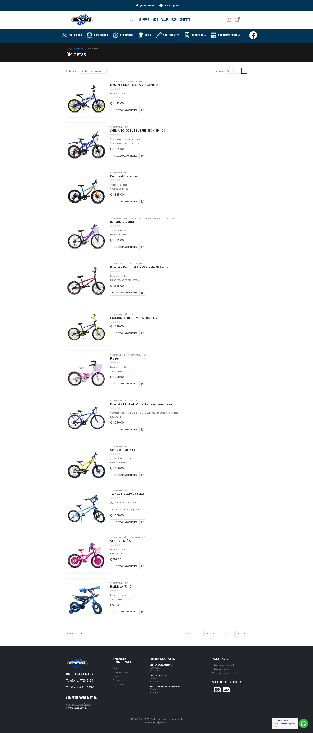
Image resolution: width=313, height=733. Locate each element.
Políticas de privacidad (223, 665)
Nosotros (144, 19)
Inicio (155, 19)
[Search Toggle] (132, 20)
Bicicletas (114, 81)
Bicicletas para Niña (147, 218)
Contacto (185, 19)
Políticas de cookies (221, 669)
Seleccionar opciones (125, 110)
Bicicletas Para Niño (129, 81)
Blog (174, 19)
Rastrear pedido (172, 5)
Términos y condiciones (223, 673)
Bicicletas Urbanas (165, 218)
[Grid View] (238, 71)
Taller (164, 19)
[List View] (244, 71)
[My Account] (229, 20)
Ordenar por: (72, 70)
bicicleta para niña (118, 218)
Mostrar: (220, 70)
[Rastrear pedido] (161, 5)
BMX (141, 81)
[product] (86, 97)
